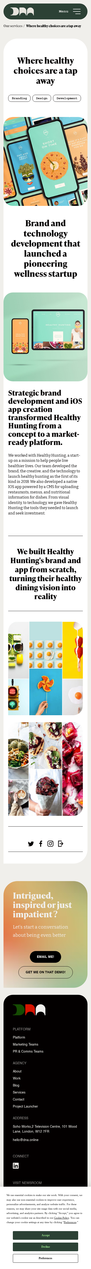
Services (19, 1092)
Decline (45, 1246)
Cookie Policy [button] (61, 1217)
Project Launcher (25, 1106)
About (17, 1071)
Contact (18, 1099)
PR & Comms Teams (28, 1051)
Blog (16, 1085)
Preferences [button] (70, 1222)
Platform (19, 1037)
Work (17, 1078)
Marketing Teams (25, 1044)
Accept (46, 1235)
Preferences (45, 1258)
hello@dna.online (25, 1140)
